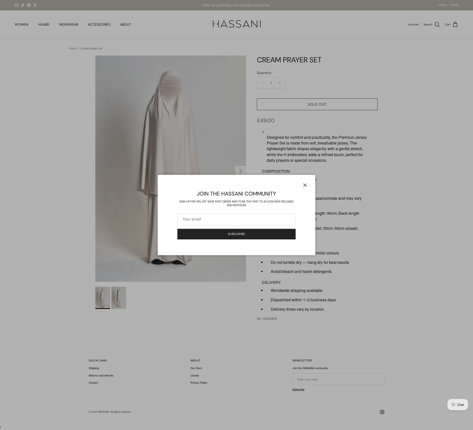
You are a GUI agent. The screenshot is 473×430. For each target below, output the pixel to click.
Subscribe (236, 234)
